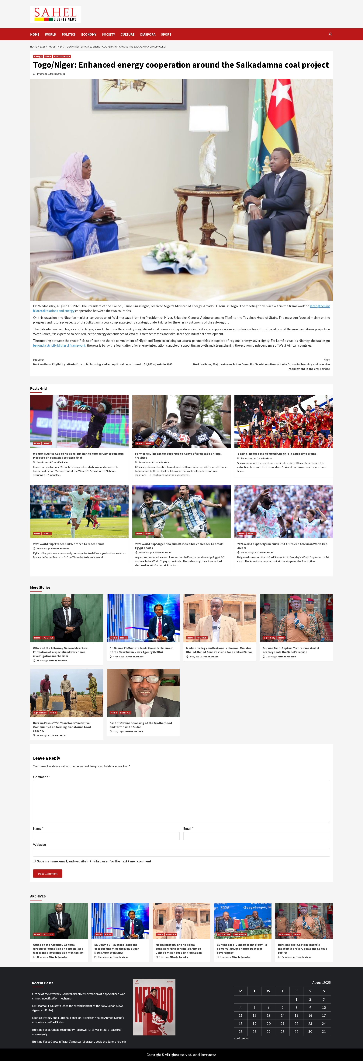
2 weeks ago (43, 462)
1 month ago (145, 462)
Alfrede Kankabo (56, 73)
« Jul (237, 1038)
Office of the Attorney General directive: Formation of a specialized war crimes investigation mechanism (60, 652)
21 (283, 1024)
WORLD (50, 34)
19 (254, 1024)
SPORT (166, 34)
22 (296, 1024)
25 (241, 1032)
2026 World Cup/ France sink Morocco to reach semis (68, 544)
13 (269, 1015)
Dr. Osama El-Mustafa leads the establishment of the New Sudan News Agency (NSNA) (142, 650)
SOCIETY (108, 34)
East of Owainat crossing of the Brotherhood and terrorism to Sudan (141, 725)
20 (269, 1024)
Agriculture (40, 712)
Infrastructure (62, 56)
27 (269, 1032)
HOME (34, 34)
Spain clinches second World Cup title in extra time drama (276, 453)
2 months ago (43, 548)
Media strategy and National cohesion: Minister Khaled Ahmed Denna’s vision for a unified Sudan (219, 650)
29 (296, 1032)
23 (310, 1024)
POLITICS (69, 34)
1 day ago (194, 656)
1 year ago (42, 73)
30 (310, 1032)
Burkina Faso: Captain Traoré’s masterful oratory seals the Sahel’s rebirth (291, 650)
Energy (38, 56)
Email (188, 828)
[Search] (330, 34)
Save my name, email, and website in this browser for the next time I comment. (94, 861)
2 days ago (271, 656)
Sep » (245, 1038)
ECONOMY (88, 34)
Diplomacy (269, 637)
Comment (41, 777)
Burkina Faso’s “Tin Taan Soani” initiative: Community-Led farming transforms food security (62, 727)
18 (241, 1024)
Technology (239, 934)
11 (241, 1015)
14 (283, 1015)
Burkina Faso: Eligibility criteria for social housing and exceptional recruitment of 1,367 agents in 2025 (102, 362)
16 (310, 1015)
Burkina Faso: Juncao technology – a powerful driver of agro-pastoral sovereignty (242, 948)
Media (123, 637)
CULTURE (128, 34)
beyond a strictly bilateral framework (59, 345)
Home (48, 56)
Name (38, 828)
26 (254, 1032)
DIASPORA (147, 34)
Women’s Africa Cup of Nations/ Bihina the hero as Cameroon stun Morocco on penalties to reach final (78, 455)
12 (254, 1015)
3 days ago (42, 735)
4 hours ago (42, 660)
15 (296, 1015)
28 (283, 1032)
